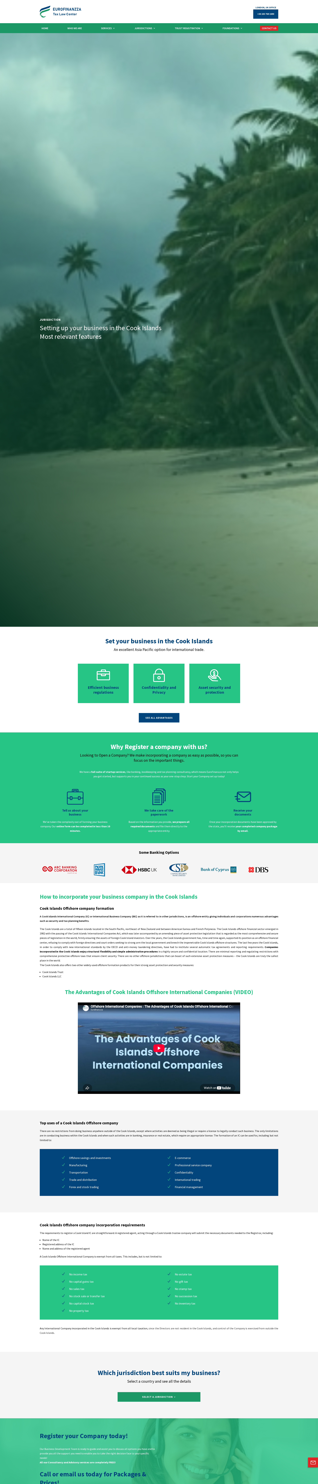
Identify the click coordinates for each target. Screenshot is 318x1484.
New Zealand (148, 929)
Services (106, 28)
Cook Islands (248, 956)
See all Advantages (159, 717)
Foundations (231, 28)
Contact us (269, 28)
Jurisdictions (143, 28)
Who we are (74, 28)
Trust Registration (187, 28)
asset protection (192, 933)
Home (45, 28)
